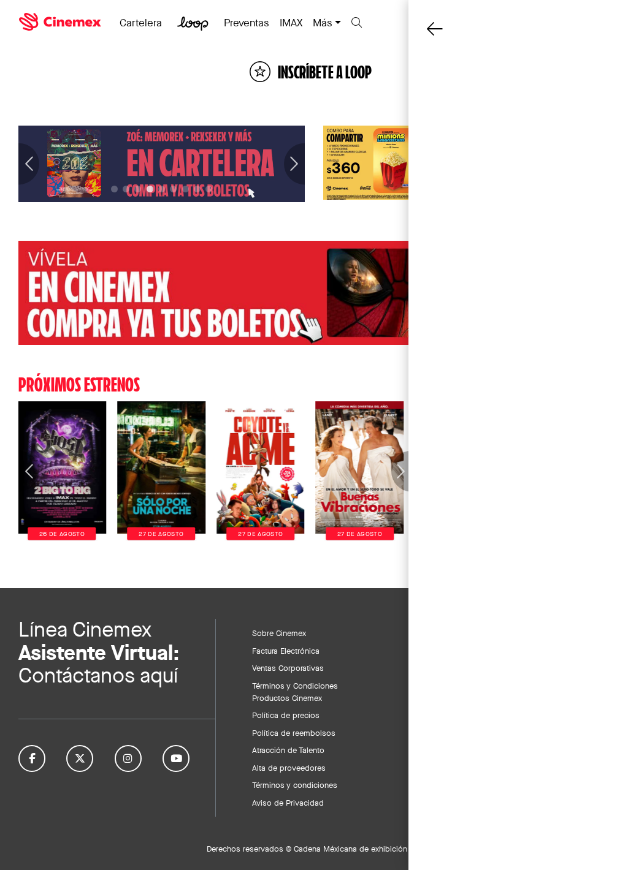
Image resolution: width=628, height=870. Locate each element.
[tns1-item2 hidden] (137, 189)
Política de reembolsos (293, 732)
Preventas (246, 22)
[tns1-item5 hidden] (173, 189)
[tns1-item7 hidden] (197, 189)
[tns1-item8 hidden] (208, 189)
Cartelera (141, 22)
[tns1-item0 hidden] (114, 189)
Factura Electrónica (286, 650)
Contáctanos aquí (98, 675)
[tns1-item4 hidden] (161, 189)
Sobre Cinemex (279, 632)
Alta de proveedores (289, 767)
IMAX (291, 22)
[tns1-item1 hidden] (126, 189)
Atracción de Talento (288, 749)
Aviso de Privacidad (288, 802)
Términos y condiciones (294, 784)
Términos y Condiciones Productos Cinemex (295, 691)
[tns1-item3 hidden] (150, 189)
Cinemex (61, 22)
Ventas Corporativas (288, 667)
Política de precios (286, 715)
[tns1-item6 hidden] (185, 189)
